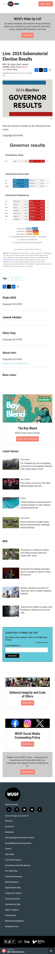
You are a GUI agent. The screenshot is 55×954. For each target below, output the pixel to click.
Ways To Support (12, 910)
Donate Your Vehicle (13, 893)
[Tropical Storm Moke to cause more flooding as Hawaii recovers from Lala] (11, 611)
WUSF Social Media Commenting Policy (27, 735)
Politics (23, 498)
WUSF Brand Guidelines (14, 921)
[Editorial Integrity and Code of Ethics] (27, 682)
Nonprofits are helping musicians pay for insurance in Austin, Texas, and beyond (35, 572)
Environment (25, 459)
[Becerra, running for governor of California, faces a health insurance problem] (11, 592)
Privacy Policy (10, 915)
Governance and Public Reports (17, 865)
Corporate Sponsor (12, 899)
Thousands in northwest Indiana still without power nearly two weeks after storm (34, 553)
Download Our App (12, 904)
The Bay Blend (27, 428)
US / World (15, 278)
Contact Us (9, 827)
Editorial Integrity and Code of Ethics (27, 694)
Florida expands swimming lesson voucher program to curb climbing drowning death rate (35, 505)
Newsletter (9, 832)
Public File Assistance (13, 877)
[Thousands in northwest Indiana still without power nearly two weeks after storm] (11, 554)
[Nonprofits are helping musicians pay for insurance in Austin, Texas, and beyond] (11, 573)
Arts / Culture (25, 479)
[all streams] (51, 951)
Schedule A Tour (11, 927)
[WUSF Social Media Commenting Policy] (27, 723)
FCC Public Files (11, 871)
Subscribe (27, 35)
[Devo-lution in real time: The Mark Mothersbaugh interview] (11, 483)
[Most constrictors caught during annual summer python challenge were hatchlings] (11, 522)
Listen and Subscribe (27, 438)
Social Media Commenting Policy (18, 843)
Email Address (13, 645)
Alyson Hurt (9, 352)
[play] (4, 950)
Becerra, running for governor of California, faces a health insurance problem (35, 591)
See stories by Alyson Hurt (15, 363)
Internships (9, 854)
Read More (27, 702)
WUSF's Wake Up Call (27, 19)
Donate (46, 4)
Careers (8, 849)
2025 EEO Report (12, 882)
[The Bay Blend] (27, 408)
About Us (9, 821)
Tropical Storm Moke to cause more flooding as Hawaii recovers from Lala (36, 610)
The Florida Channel (13, 860)
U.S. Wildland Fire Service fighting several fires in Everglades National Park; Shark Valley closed (36, 466)
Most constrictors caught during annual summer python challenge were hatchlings (35, 525)
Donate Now (27, 771)
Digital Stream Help (13, 888)
